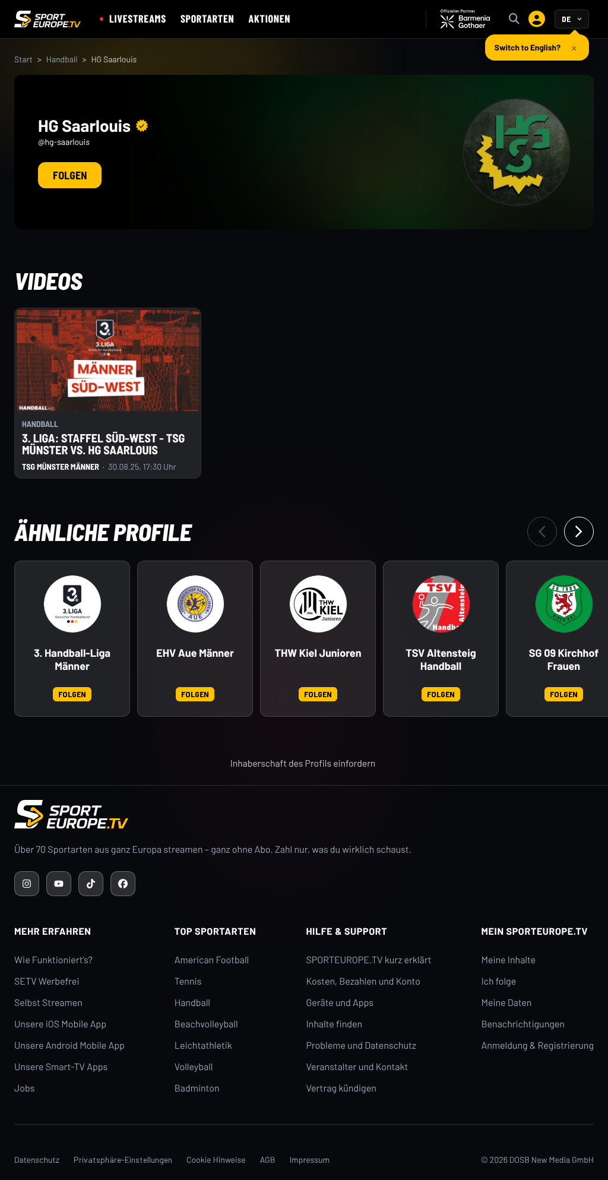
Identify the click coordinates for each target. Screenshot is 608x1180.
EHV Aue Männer (195, 653)
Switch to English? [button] (527, 47)
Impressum (309, 1159)
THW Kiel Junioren (318, 653)
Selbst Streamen (48, 1002)
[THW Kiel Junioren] (318, 603)
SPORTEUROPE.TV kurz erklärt (368, 960)
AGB (268, 1159)
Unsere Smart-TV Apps (60, 1067)
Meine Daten (506, 1002)
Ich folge (498, 981)
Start (23, 59)
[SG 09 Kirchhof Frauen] (564, 603)
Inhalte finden (334, 1024)
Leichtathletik (203, 1045)
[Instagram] (26, 883)
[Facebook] (122, 883)
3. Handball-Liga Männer (72, 659)
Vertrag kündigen (341, 1088)
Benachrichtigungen (523, 1024)
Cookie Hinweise (216, 1159)
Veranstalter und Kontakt (357, 1067)
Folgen (70, 175)
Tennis (188, 981)
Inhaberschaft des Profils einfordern (303, 763)
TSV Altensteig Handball (441, 659)
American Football (212, 960)
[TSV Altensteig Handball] (441, 603)
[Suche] (514, 19)
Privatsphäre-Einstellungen (123, 1159)
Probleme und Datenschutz (361, 1045)
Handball (62, 59)
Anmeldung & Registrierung (537, 1045)
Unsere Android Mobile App (69, 1045)
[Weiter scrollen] (579, 531)
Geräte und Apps (339, 1002)
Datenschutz (36, 1159)
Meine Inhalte (508, 960)
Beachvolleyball (206, 1024)
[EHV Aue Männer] (195, 603)
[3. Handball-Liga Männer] (72, 603)
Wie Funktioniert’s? (53, 960)
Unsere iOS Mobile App (60, 1024)
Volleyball (194, 1067)
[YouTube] (58, 883)
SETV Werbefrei (46, 981)
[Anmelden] (536, 19)
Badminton (197, 1088)
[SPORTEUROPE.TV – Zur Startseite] (47, 19)
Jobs (24, 1088)
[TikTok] (90, 883)
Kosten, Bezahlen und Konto (363, 981)
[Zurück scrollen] (542, 531)
